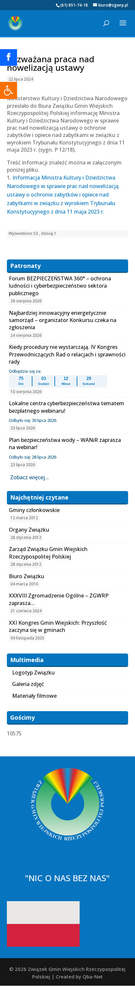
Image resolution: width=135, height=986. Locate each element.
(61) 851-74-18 (74, 5)
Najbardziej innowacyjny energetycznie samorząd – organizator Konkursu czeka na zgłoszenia (62, 320)
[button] (8, 90)
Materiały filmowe (34, 695)
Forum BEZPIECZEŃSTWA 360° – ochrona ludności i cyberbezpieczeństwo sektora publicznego (60, 286)
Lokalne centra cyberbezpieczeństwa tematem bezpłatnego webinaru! (66, 407)
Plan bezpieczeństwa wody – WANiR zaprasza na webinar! (65, 443)
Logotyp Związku (33, 672)
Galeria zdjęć (28, 684)
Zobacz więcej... (29, 477)
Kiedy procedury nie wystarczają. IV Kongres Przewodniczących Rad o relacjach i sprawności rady (67, 354)
